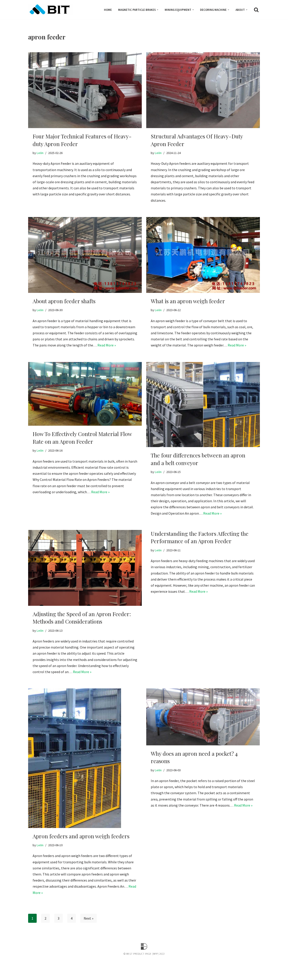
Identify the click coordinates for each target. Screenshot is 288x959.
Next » (88, 918)
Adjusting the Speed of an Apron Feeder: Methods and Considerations (82, 617)
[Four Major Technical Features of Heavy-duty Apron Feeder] (85, 90)
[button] (157, 9)
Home (108, 9)
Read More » (106, 345)
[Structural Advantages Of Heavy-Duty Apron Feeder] (203, 90)
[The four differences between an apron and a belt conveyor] (203, 404)
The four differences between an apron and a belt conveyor (198, 459)
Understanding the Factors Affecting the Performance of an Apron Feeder (199, 537)
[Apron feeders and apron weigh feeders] (85, 758)
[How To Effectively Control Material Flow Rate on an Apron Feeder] (85, 394)
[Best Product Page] (50, 9)
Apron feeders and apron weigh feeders (81, 836)
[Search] (256, 9)
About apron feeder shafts (64, 301)
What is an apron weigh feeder (188, 301)
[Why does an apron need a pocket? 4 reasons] (203, 716)
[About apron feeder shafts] (85, 255)
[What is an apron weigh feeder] (203, 255)
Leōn (40, 153)
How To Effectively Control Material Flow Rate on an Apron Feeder (82, 437)
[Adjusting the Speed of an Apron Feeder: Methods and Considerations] (85, 568)
